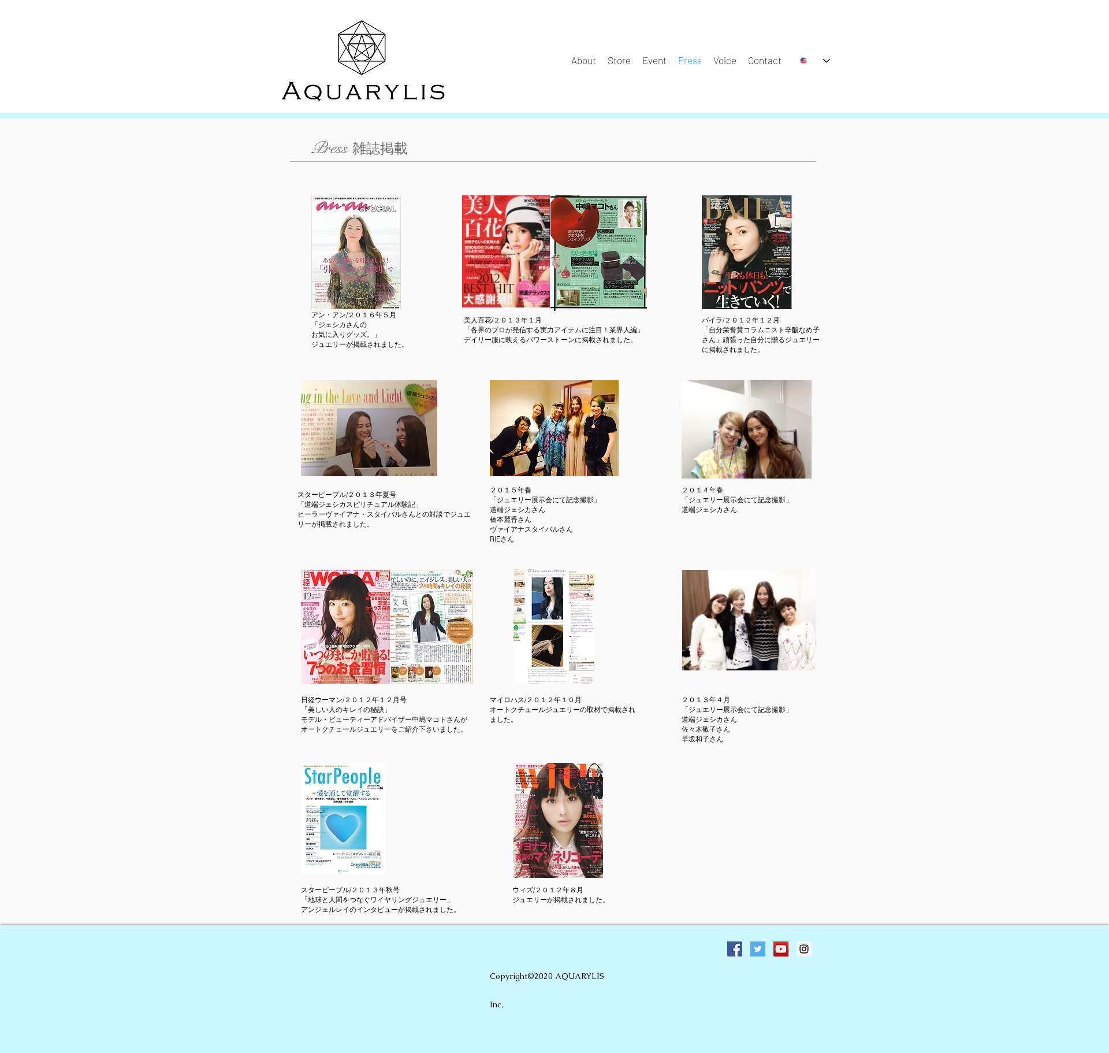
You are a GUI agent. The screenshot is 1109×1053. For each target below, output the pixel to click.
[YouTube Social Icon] (780, 948)
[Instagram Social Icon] (804, 948)
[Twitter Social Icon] (757, 948)
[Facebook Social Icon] (734, 948)
